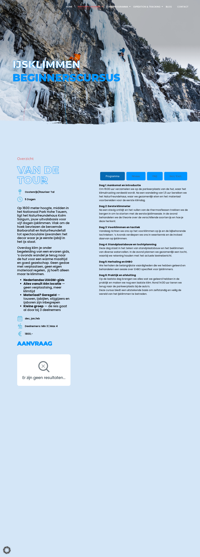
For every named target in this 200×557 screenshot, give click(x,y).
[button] (7, 550)
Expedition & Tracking (146, 6)
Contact (182, 6)
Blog (169, 6)
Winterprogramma (89, 6)
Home (69, 6)
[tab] (112, 176)
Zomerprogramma (117, 6)
